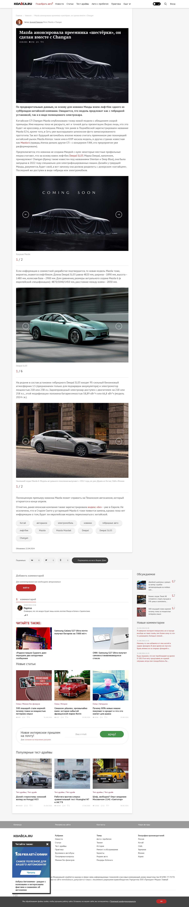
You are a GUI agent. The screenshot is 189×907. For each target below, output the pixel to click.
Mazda (42, 530)
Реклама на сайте (63, 824)
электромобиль (65, 522)
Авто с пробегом (100, 3)
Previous (25, 214)
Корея (140, 856)
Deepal (85, 530)
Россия (141, 839)
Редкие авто (102, 856)
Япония (141, 853)
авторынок (42, 522)
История (100, 846)
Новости (59, 3)
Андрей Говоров (36, 22)
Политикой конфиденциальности (123, 901)
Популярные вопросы (64, 856)
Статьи (70, 3)
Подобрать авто (44, 3)
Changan (24, 537)
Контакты (101, 824)
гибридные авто (110, 522)
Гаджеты (100, 853)
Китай (23, 522)
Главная (19, 15)
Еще (126, 3)
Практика (116, 3)
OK (161, 901)
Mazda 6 (25, 142)
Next (119, 214)
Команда (17, 824)
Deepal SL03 (76, 155)
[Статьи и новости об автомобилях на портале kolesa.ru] (22, 3)
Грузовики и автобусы (64, 853)
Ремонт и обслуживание (107, 849)
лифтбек (24, 530)
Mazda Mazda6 (63, 530)
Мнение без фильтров (64, 860)
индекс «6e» (95, 507)
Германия (142, 849)
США (140, 846)
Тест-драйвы (82, 3)
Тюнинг (100, 842)
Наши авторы (144, 824)
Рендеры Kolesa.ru (105, 860)
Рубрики (59, 835)
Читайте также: (28, 623)
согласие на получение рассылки (38, 739)
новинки (88, 522)
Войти (26, 588)
